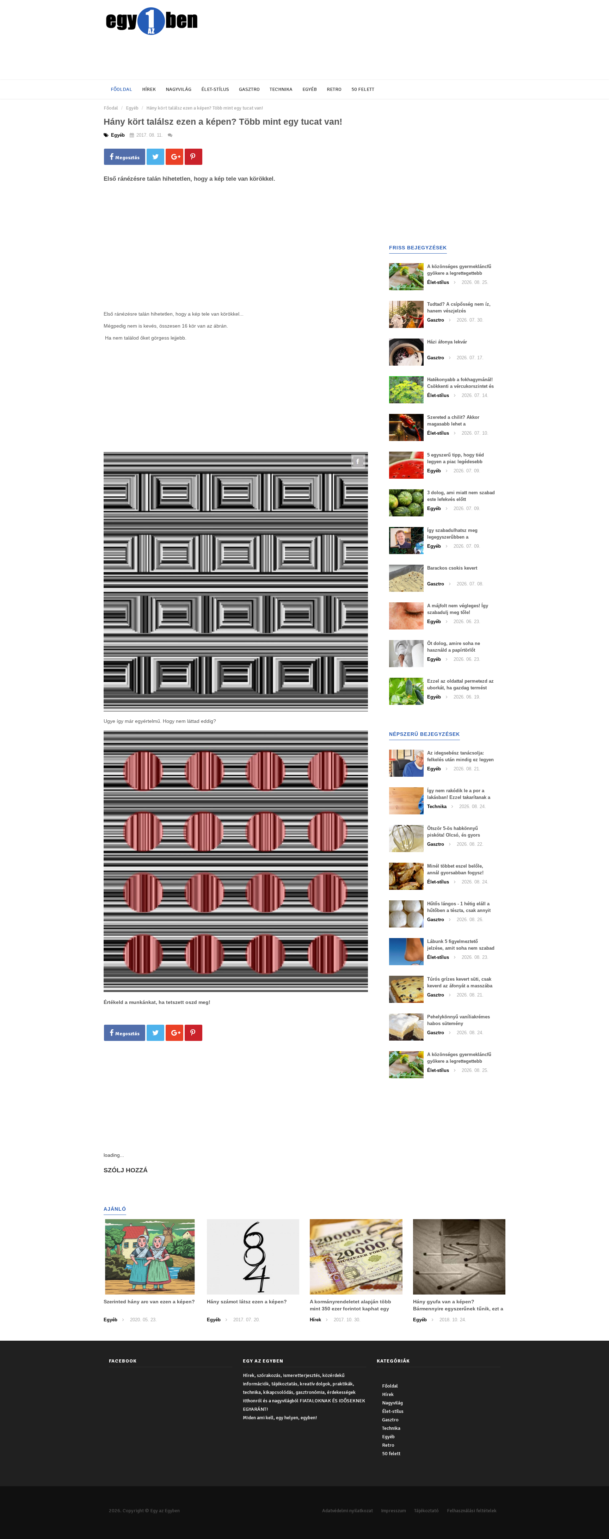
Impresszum (393, 1511)
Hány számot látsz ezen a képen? (247, 1301)
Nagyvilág (178, 89)
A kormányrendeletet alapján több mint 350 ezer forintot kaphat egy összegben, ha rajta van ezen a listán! (355, 1308)
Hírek (149, 89)
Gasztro (249, 89)
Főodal (111, 108)
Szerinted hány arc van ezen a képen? (149, 1301)
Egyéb (309, 89)
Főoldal (121, 89)
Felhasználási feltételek (472, 1511)
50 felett (362, 89)
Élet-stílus (215, 89)
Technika (281, 89)
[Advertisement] (274, 58)
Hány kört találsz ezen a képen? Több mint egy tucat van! (204, 108)
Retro (334, 89)
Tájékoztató (426, 1511)
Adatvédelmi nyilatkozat (347, 1511)
